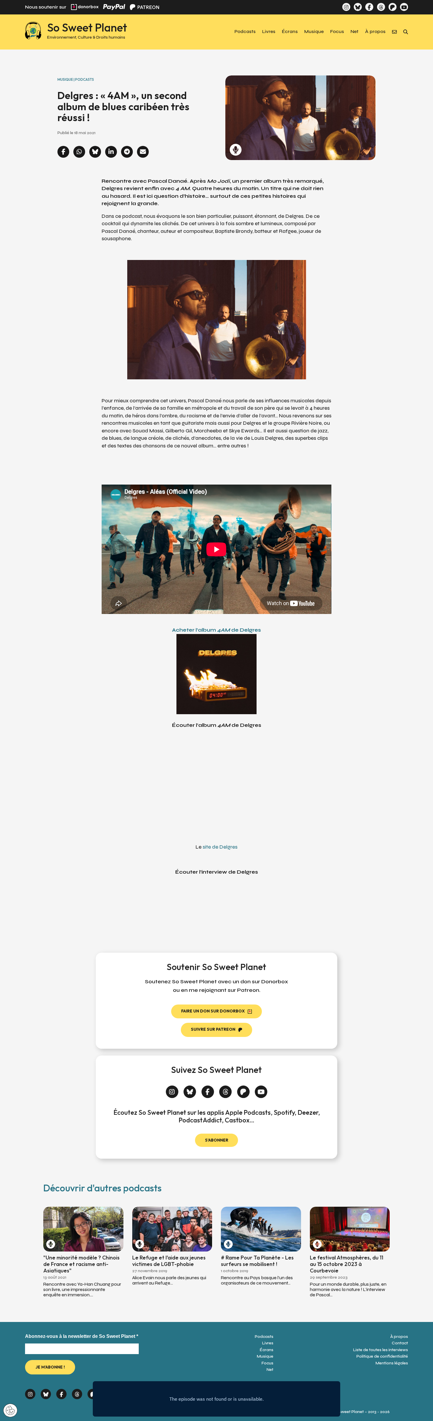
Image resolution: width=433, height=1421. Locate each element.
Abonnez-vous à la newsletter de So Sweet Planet (81, 1336)
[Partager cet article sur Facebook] (63, 152)
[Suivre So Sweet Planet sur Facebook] (369, 7)
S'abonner (216, 1140)
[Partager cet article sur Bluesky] (95, 152)
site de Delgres (220, 847)
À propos (375, 31)
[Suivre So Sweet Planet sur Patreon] (392, 7)
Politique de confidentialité (382, 1356)
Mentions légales (392, 1363)
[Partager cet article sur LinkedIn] (111, 152)
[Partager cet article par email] (143, 152)
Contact (400, 1343)
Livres (268, 31)
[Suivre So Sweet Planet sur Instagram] (346, 7)
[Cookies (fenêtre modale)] (10, 1411)
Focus (337, 31)
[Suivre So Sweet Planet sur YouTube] (404, 7)
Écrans (290, 31)
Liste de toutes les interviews (380, 1349)
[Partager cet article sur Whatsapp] (79, 152)
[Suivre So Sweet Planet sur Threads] (381, 7)
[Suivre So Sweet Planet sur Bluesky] (358, 7)
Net (354, 31)
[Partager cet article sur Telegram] (127, 152)
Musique (314, 31)
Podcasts (245, 31)
